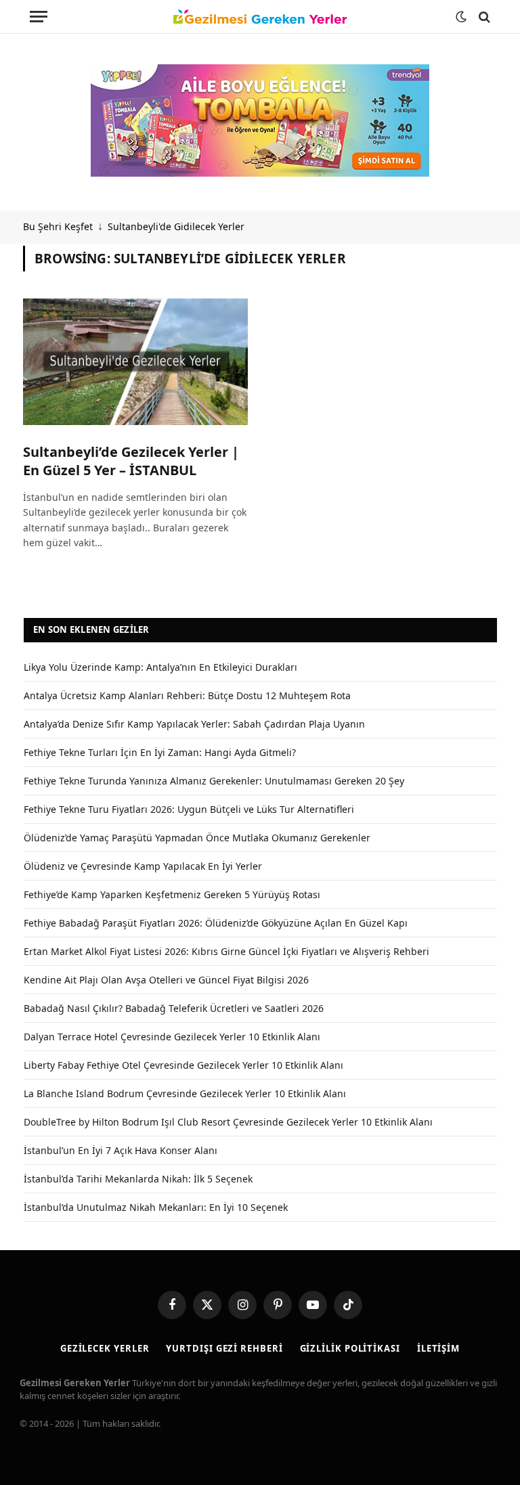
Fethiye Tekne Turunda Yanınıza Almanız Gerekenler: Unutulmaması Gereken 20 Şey (214, 780)
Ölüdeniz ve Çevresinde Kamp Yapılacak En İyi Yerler (143, 866)
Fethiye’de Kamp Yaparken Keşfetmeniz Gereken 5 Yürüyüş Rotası (172, 894)
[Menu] (38, 16)
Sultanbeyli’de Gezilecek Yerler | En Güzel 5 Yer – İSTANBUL (131, 461)
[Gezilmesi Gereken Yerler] (260, 17)
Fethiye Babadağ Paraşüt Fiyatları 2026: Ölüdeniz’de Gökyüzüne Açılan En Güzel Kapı (216, 922)
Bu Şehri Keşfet (58, 226)
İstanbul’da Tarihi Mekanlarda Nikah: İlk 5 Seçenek (138, 1178)
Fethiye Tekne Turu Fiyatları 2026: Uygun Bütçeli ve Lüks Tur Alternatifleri (189, 809)
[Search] (483, 16)
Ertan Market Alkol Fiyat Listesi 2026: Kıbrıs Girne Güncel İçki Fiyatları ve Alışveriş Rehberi (226, 951)
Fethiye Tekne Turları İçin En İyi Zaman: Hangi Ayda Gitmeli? (160, 752)
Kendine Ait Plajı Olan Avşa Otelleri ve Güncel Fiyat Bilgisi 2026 (166, 979)
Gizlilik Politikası (350, 1348)
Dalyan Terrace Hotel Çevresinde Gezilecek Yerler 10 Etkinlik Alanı (172, 1036)
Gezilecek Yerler (105, 1348)
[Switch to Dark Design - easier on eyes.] (461, 17)
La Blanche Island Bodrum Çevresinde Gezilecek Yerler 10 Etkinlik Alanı (185, 1093)
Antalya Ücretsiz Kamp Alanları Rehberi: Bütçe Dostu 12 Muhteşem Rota (187, 695)
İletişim (438, 1348)
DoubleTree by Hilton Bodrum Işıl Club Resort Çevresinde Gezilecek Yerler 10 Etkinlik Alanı (228, 1121)
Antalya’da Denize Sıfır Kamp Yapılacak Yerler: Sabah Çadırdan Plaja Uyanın (194, 723)
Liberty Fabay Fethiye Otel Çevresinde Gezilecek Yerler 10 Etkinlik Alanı (183, 1065)
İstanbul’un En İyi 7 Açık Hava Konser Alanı (120, 1150)
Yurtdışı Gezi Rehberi (224, 1348)
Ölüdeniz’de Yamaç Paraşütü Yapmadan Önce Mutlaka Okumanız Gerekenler (197, 837)
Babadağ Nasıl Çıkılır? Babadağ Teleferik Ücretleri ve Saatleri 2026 (174, 1008)
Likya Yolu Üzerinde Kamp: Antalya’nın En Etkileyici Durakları (160, 667)
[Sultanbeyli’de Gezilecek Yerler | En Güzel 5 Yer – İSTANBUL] (135, 361)
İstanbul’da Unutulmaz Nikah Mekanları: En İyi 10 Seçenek (156, 1207)
